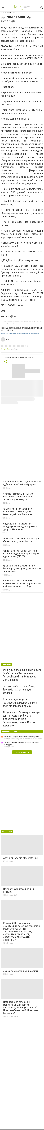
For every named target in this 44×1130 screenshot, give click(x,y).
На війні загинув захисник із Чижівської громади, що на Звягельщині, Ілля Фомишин (17, 511)
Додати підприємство (22, 752)
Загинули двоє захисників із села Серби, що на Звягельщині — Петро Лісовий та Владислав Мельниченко (22, 674)
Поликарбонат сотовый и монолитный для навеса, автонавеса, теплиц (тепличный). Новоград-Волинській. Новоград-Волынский (20, 1008)
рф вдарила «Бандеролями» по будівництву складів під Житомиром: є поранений (21, 568)
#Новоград (4, 333)
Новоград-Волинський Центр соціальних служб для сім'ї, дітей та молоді (21, 329)
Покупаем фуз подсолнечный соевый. (18, 890)
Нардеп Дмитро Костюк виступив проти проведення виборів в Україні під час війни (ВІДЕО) (21, 553)
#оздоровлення (22, 333)
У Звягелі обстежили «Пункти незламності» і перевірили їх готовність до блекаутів (17, 496)
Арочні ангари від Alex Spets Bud (20, 858)
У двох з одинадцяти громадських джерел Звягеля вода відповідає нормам (19, 703)
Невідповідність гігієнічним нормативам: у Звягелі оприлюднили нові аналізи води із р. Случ (21, 583)
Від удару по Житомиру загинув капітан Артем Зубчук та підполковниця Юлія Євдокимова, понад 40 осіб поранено (21, 719)
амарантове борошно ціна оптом (20, 971)
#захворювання (34, 333)
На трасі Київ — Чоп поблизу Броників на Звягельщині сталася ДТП (19, 689)
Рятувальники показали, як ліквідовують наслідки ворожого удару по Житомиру (19, 526)
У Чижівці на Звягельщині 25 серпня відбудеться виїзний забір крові (21, 483)
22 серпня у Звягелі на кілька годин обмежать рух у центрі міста (21, 540)
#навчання (12, 333)
